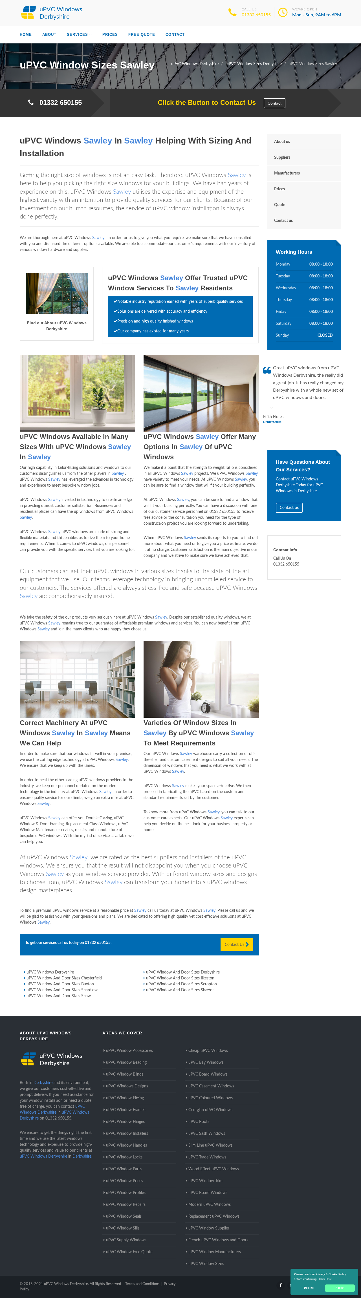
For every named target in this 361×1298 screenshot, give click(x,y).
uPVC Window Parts (124, 1169)
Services (77, 34)
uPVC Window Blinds (124, 1074)
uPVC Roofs (198, 1122)
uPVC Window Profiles (126, 1193)
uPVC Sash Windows (206, 1134)
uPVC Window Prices (124, 1181)
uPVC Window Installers (127, 1134)
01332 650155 (256, 15)
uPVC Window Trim (205, 1181)
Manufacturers (287, 173)
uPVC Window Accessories (129, 1051)
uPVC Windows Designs (127, 1086)
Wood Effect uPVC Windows (213, 1169)
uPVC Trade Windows (207, 1157)
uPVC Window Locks (124, 1157)
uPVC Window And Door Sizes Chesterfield (64, 978)
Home (26, 34)
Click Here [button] (325, 1279)
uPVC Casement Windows (211, 1086)
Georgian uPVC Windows (210, 1110)
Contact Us (235, 945)
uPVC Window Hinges (125, 1122)
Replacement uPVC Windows (213, 1216)
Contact (175, 34)
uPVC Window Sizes (206, 1264)
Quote (279, 205)
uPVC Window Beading (126, 1063)
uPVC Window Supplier (208, 1228)
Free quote (141, 34)
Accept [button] (340, 1287)
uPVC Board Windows (207, 1074)
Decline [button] (309, 1287)
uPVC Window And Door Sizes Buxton (60, 984)
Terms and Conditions (142, 1284)
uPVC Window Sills (122, 1228)
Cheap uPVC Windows (208, 1051)
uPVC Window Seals (124, 1216)
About (49, 34)
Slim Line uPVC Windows (210, 1145)
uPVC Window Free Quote (129, 1252)
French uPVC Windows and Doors (218, 1240)
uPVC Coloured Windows (210, 1098)
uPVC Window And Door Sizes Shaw (59, 996)
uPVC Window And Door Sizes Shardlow (62, 990)
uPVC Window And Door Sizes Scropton (181, 984)
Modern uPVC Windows (209, 1205)
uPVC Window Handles (126, 1145)
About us (282, 142)
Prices (110, 34)
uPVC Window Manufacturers (214, 1252)
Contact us (283, 221)
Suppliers (282, 158)
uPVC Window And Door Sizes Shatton (180, 990)
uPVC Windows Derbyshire (50, 972)
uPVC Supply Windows (126, 1240)
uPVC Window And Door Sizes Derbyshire (183, 972)
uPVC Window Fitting (125, 1098)
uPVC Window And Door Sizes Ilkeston (180, 978)
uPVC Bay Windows (205, 1063)
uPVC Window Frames (125, 1110)
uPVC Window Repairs (126, 1205)
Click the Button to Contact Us (204, 102)
